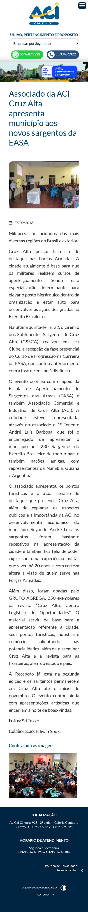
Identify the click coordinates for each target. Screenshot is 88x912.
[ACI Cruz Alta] (44, 13)
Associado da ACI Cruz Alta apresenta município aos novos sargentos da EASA (43, 117)
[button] (82, 5)
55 (65, 54)
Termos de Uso (67, 870)
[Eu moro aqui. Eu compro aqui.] (44, 72)
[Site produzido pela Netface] (63, 887)
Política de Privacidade (61, 866)
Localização (44, 815)
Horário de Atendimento (44, 840)
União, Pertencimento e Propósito (44, 34)
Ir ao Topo (41, 894)
